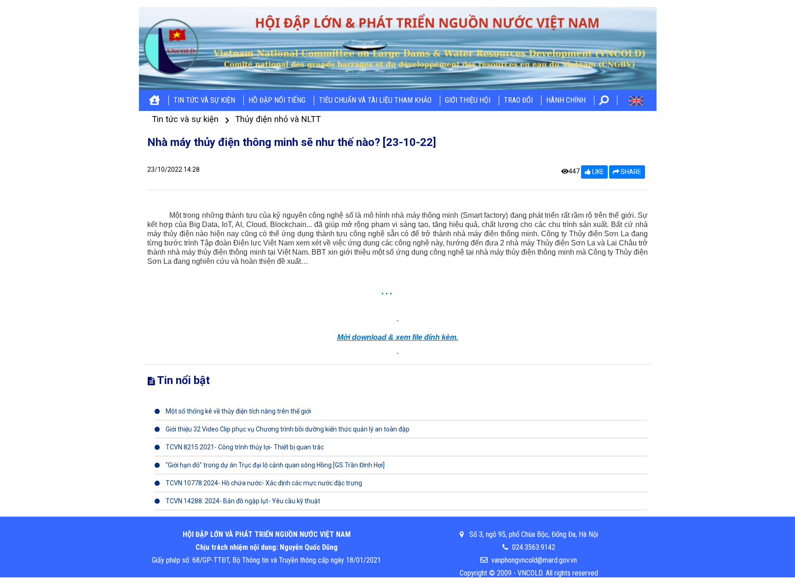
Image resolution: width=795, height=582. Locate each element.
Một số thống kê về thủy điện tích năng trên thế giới (237, 411)
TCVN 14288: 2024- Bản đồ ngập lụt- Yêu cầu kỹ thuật (242, 501)
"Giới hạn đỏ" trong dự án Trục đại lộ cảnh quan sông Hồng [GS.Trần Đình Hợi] (274, 465)
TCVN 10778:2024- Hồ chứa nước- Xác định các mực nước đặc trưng (263, 483)
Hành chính (566, 100)
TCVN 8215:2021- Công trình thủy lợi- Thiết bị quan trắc (244, 447)
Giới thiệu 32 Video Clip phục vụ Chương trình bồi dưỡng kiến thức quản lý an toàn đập (286, 429)
